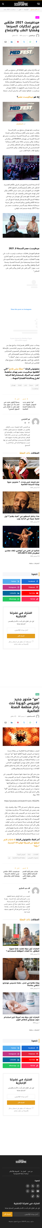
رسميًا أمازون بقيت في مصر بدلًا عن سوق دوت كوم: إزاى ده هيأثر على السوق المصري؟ (11, 406)
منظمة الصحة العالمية (19, 857)
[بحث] (3, 3)
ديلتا (29, 854)
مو (9, 857)
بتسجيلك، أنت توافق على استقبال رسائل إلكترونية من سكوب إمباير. (20, 642)
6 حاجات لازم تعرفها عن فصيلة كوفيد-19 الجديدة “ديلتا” (21, 842)
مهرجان (13, 385)
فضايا (19, 385)
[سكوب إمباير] (21, 3)
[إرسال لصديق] (5, 42)
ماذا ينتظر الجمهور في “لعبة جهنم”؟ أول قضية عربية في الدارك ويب (21, 517)
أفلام (37, 385)
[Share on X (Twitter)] (24, 42)
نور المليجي (32, 35)
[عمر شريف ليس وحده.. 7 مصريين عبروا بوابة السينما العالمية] (21, 468)
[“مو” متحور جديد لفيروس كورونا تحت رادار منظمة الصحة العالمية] (21, 736)
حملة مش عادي (16, 369)
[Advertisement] (21, 668)
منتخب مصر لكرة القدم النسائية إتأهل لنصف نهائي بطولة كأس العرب (30, 875)
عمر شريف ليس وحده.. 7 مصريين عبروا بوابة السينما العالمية (23, 483)
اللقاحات (35, 854)
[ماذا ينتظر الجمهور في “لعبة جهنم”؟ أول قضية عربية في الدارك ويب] (21, 502)
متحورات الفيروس (33, 857)
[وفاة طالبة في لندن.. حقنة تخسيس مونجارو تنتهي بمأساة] (21, 969)
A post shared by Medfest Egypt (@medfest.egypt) (21, 339)
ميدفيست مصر (25, 97)
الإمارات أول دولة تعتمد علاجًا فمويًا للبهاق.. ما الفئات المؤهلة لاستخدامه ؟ (22, 950)
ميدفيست (35, 388)
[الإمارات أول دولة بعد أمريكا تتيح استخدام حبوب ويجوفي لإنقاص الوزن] (21, 1003)
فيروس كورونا (21, 854)
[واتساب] (30, 42)
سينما (31, 385)
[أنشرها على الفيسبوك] (36, 42)
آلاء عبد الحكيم (31, 716)
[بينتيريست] (18, 42)
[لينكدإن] (12, 42)
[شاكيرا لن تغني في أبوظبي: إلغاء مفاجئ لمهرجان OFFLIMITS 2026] (21, 537)
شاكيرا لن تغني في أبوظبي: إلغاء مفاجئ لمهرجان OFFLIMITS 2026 (22, 552)
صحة (37, 694)
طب (25, 385)
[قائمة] (38, 3)
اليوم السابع (20, 123)
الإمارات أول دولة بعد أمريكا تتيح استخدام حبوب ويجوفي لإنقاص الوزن (21, 1018)
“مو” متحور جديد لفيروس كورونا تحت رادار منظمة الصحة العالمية (29, 406)
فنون (37, 17)
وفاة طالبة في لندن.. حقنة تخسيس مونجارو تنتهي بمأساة (21, 984)
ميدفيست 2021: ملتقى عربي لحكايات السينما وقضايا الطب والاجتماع (11, 874)
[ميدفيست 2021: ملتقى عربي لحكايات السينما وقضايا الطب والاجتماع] (21, 56)
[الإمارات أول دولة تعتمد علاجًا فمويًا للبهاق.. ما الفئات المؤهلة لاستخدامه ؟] (21, 935)
